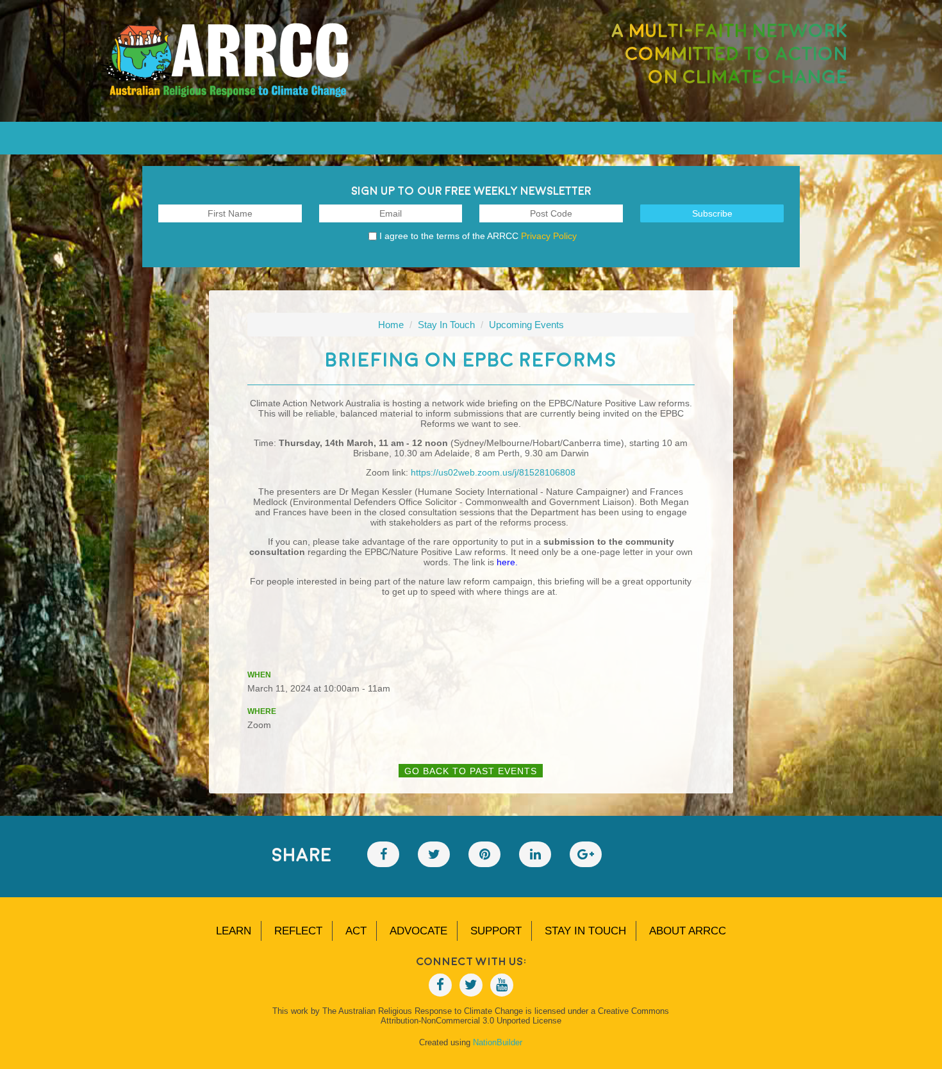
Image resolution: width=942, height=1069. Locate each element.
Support (496, 931)
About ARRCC (687, 931)
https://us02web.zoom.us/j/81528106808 (493, 472)
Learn (233, 931)
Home (391, 324)
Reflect (298, 931)
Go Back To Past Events (470, 771)
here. (507, 562)
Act (356, 931)
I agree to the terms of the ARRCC (478, 236)
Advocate (418, 931)
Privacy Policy (549, 236)
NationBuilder (497, 1042)
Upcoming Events (526, 324)
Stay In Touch (446, 324)
